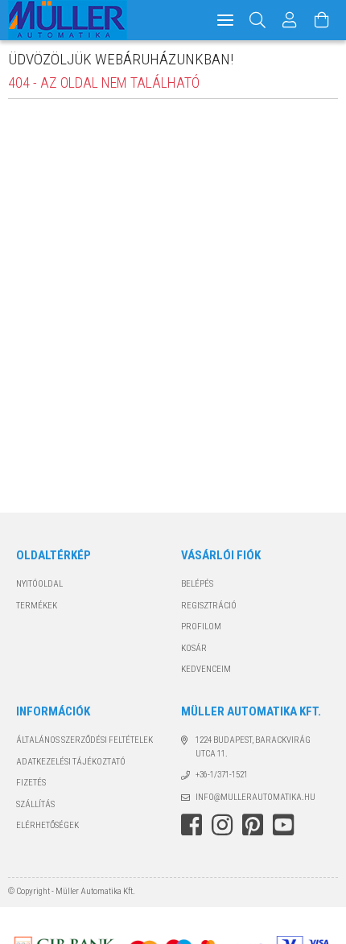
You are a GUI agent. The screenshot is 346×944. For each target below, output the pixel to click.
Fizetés (31, 782)
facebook (191, 825)
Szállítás (35, 804)
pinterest (252, 825)
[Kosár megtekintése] (322, 20)
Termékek (36, 605)
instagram (222, 825)
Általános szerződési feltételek (84, 740)
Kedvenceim (206, 669)
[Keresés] (257, 20)
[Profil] (290, 20)
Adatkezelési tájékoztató (71, 761)
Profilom (201, 626)
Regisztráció (209, 605)
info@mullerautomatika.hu (255, 797)
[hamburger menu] (225, 20)
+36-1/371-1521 (222, 774)
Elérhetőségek (47, 825)
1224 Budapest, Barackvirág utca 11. (253, 747)
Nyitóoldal (39, 584)
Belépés (197, 584)
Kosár (194, 648)
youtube (283, 825)
